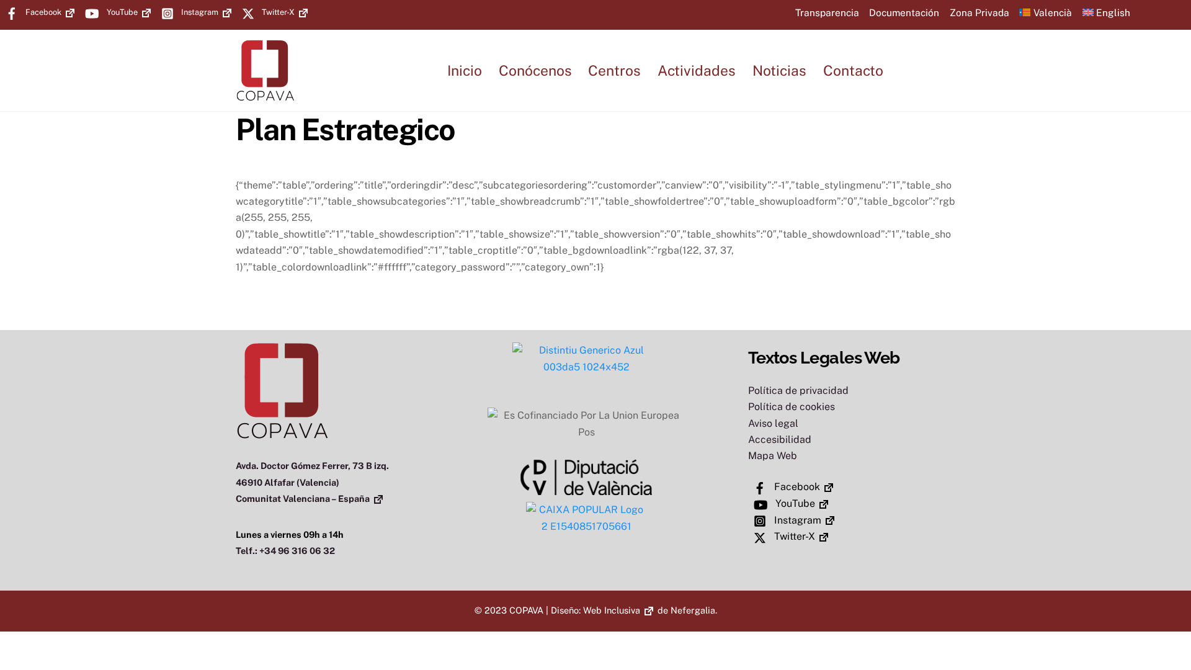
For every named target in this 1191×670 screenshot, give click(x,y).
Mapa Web (772, 456)
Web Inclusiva (611, 610)
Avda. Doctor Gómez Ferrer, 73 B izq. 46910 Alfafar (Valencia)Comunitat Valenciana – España (312, 482)
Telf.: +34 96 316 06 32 (285, 550)
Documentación (904, 12)
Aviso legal (773, 423)
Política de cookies (791, 407)
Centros (614, 70)
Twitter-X (277, 12)
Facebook (42, 12)
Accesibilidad (779, 439)
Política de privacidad (798, 390)
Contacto (853, 70)
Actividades (697, 70)
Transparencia (827, 12)
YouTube (121, 12)
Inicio (464, 70)
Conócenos (535, 70)
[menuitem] (1046, 12)
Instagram (198, 12)
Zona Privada (979, 12)
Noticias (779, 70)
